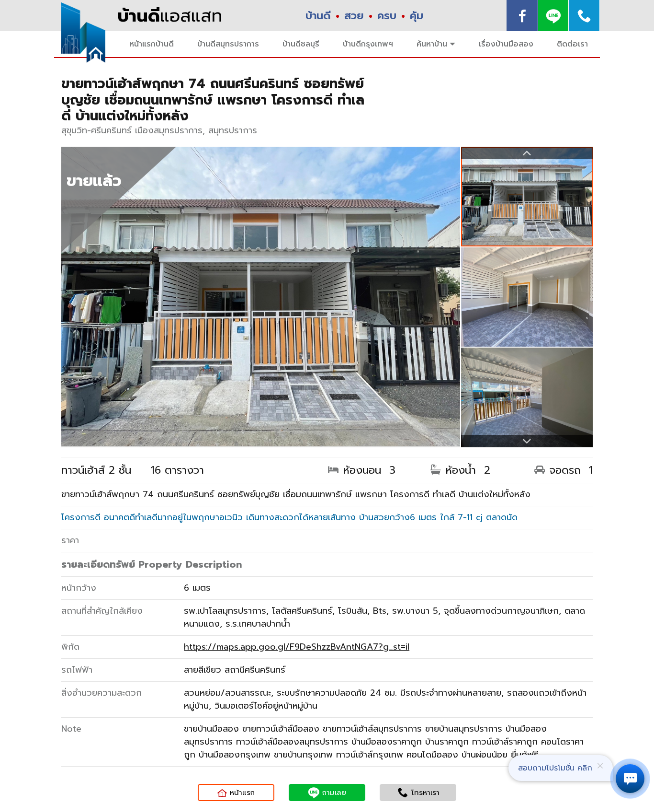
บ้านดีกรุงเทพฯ (368, 44)
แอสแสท (169, 16)
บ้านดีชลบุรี (300, 44)
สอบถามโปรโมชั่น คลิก (555, 768)
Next (526, 441)
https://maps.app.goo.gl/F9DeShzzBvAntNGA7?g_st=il (296, 646)
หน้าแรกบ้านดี (151, 44)
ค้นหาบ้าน (432, 44)
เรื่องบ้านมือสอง (506, 44)
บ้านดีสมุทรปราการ (228, 44)
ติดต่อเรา (572, 44)
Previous (526, 153)
